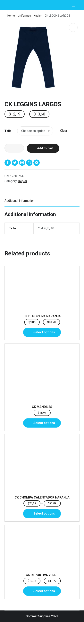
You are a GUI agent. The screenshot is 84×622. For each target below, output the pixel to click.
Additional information (19, 201)
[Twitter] (15, 163)
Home (11, 15)
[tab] (42, 201)
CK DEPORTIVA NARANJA (42, 316)
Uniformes (24, 15)
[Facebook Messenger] (37, 163)
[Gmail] (22, 163)
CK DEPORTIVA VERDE (42, 575)
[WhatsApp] (29, 163)
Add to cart (45, 148)
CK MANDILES (42, 407)
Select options (44, 332)
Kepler (38, 15)
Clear (63, 131)
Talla (8, 131)
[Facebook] (8, 163)
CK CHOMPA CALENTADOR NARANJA (42, 497)
